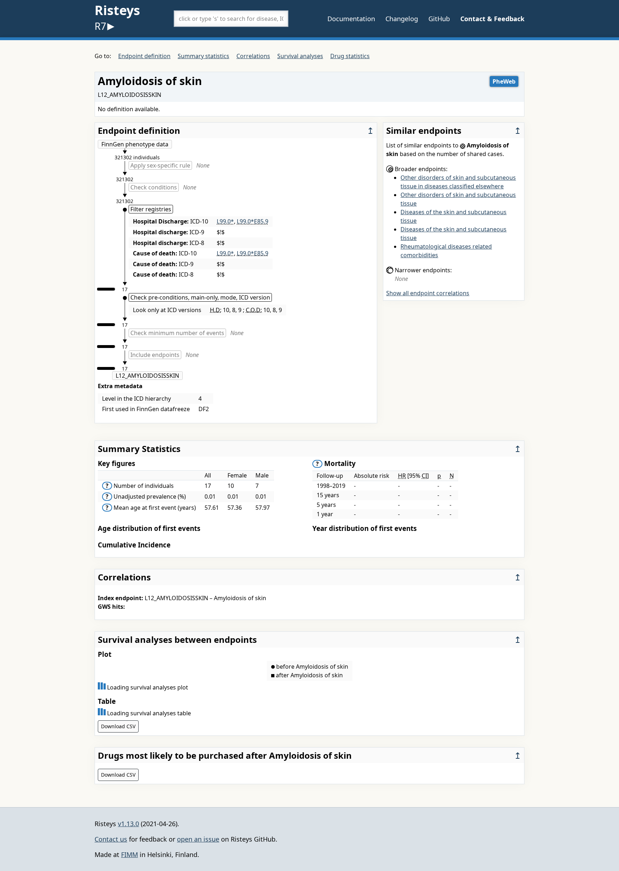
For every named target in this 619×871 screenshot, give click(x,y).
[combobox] (231, 18)
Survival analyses (300, 56)
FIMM (129, 854)
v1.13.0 (128, 823)
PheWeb (504, 81)
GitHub (439, 18)
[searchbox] (231, 18)
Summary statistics (203, 56)
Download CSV (118, 726)
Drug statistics (350, 56)
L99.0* (225, 221)
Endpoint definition (144, 56)
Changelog (401, 18)
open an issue (198, 839)
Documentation (351, 18)
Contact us (111, 839)
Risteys (117, 10)
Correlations (253, 56)
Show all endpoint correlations (427, 293)
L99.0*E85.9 (252, 221)
